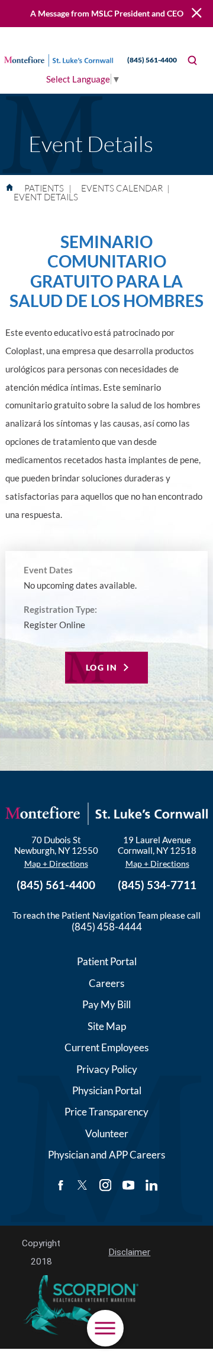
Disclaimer (129, 1252)
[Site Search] (192, 60)
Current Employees (106, 1047)
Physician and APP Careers (106, 1154)
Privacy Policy (106, 1069)
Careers (106, 983)
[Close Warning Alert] (196, 13)
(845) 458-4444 (107, 926)
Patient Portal (107, 961)
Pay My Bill (106, 1004)
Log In (101, 667)
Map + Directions (56, 864)
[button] (105, 1328)
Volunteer (106, 1133)
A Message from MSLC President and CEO (106, 13)
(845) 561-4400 (152, 59)
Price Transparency (106, 1111)
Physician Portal (106, 1090)
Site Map (107, 1026)
